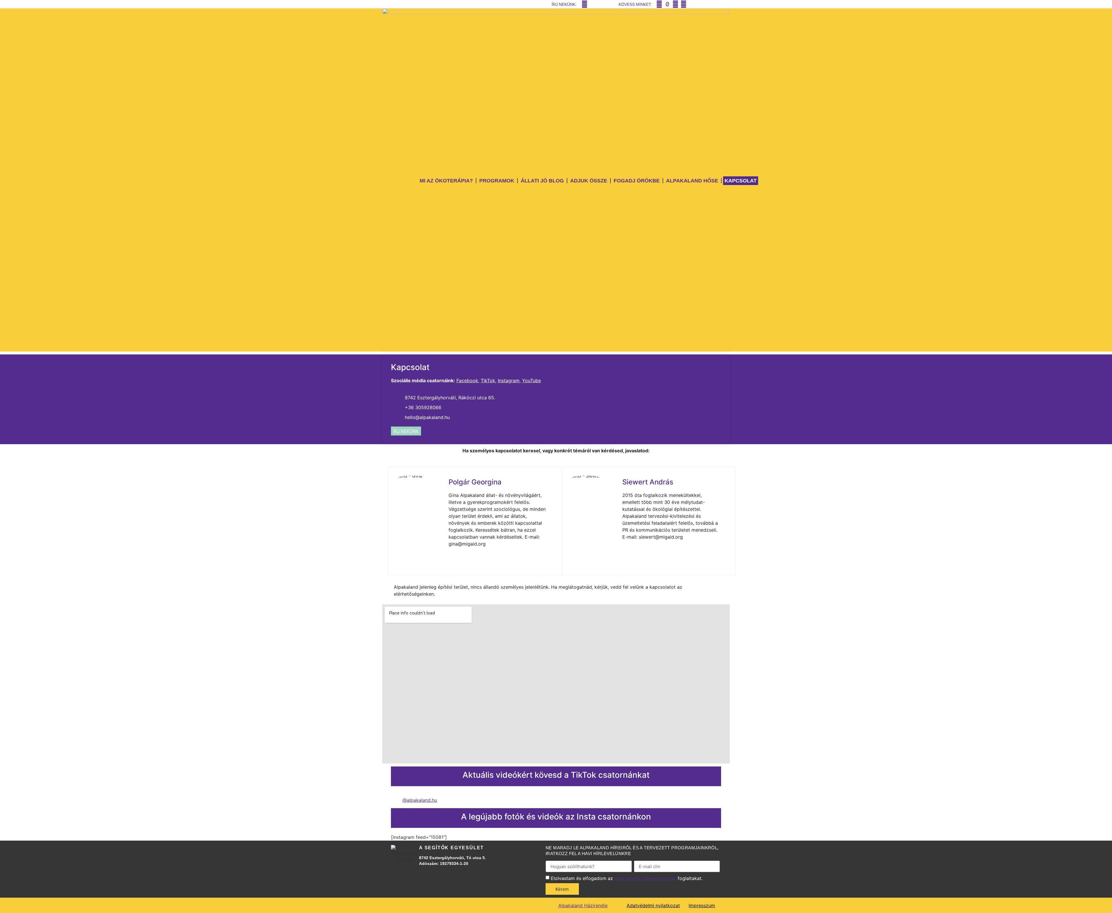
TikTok (488, 380)
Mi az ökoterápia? (446, 181)
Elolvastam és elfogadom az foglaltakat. (627, 878)
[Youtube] (684, 4)
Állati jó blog (542, 181)
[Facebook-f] (659, 4)
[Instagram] (675, 4)
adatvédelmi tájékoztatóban (645, 878)
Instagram (509, 380)
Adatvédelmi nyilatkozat (653, 905)
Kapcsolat (741, 181)
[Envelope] (584, 4)
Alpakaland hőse (692, 181)
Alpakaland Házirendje (583, 905)
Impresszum (702, 905)
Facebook (467, 380)
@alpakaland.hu (420, 800)
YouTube (531, 380)
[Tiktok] (667, 4)
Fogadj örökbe (637, 181)
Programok (496, 181)
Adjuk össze (588, 181)
